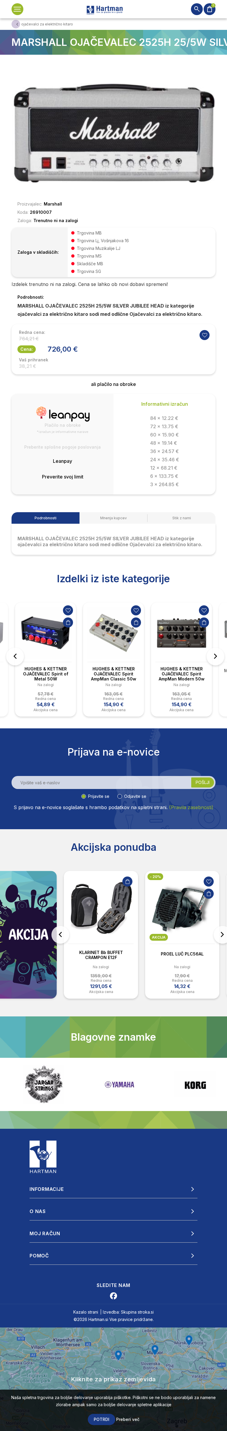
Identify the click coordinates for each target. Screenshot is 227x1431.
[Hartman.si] (43, 1157)
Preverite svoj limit (62, 477)
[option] (46, 659)
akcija (77, 937)
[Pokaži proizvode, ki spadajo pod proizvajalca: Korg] (119, 1084)
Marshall (53, 203)
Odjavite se (135, 796)
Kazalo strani (85, 1311)
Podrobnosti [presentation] (45, 518)
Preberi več (128, 1419)
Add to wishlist (205, 335)
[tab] (46, 518)
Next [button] (215, 656)
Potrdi (101, 1419)
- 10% (155, 876)
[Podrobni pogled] (113, 132)
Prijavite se (98, 796)
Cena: (26, 349)
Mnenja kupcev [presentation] (113, 518)
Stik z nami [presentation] (181, 518)
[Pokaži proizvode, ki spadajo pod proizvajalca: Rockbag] (195, 1084)
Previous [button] (15, 656)
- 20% (74, 876)
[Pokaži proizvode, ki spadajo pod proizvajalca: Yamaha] (43, 1084)
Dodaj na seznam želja (68, 610)
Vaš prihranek (33, 360)
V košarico (68, 622)
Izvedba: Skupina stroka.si (128, 1311)
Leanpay (62, 461)
